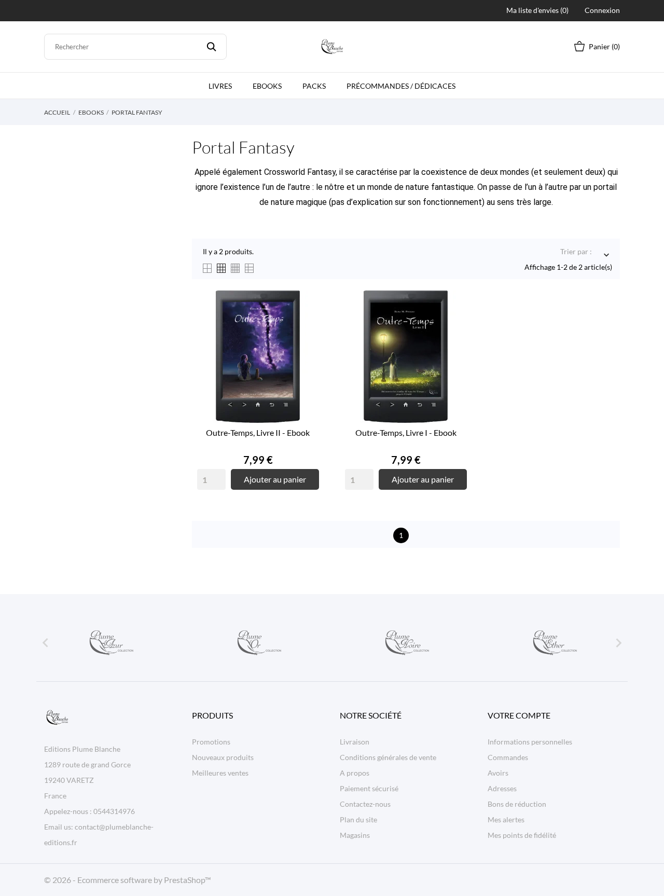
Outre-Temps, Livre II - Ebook (258, 432)
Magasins (355, 835)
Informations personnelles (530, 741)
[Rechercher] (211, 47)
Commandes (508, 757)
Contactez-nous (365, 803)
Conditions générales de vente (388, 757)
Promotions (211, 741)
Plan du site (358, 819)
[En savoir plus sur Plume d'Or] (258, 642)
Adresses (502, 788)
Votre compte (519, 715)
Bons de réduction (517, 803)
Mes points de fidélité (522, 835)
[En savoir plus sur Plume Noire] (406, 642)
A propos (354, 772)
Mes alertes (506, 819)
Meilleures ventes (220, 772)
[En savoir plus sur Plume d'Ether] (554, 642)
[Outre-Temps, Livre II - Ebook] (308, 329)
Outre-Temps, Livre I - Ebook (406, 432)
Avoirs (498, 772)
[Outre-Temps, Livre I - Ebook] (456, 329)
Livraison (354, 741)
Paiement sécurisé (369, 788)
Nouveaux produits (223, 757)
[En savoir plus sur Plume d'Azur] (110, 642)
